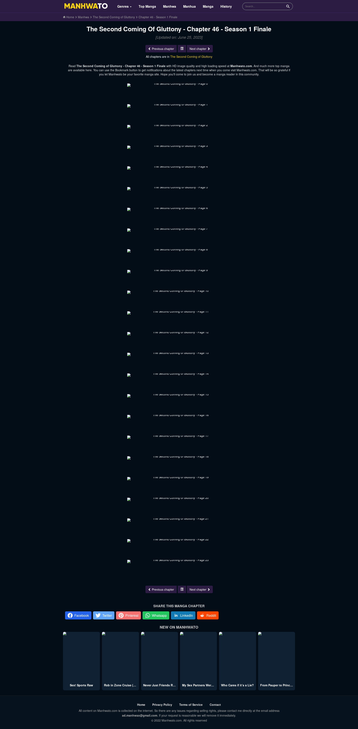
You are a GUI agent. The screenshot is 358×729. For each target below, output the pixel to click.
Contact (215, 704)
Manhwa (169, 6)
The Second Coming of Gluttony (191, 56)
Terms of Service (191, 704)
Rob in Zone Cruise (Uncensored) (127, 685)
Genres (123, 6)
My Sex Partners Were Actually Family (208, 685)
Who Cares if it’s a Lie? (237, 685)
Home (141, 704)
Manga (208, 6)
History (226, 6)
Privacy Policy (162, 704)
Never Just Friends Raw (160, 685)
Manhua (189, 6)
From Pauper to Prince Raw (279, 685)
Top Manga (147, 6)
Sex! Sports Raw (81, 685)
